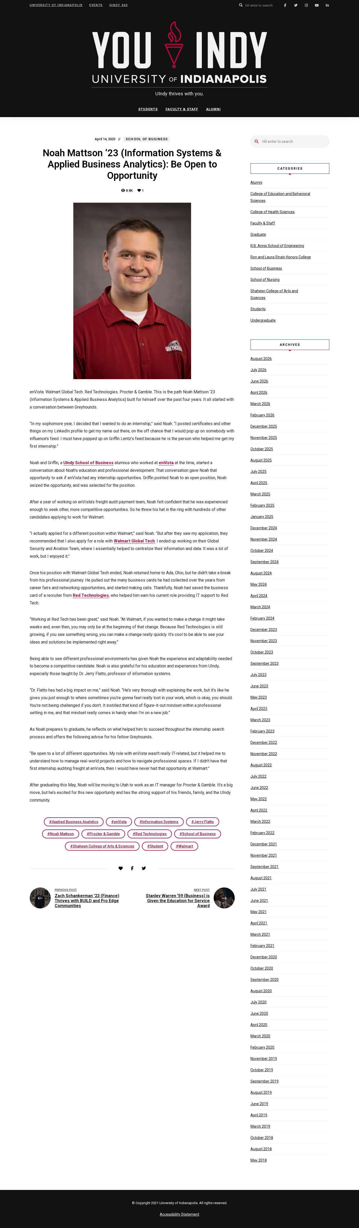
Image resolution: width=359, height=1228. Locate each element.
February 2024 (262, 618)
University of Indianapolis (56, 5)
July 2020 (258, 1002)
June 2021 (259, 900)
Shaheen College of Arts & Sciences (103, 846)
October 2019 (261, 1070)
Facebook (285, 5)
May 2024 (258, 584)
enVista (166, 462)
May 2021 (258, 912)
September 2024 (264, 562)
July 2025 (258, 471)
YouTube (316, 5)
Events (96, 5)
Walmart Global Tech (134, 541)
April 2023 (258, 709)
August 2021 (261, 878)
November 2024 (263, 539)
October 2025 (261, 449)
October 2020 (261, 968)
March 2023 (260, 720)
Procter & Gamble (104, 834)
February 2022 (262, 833)
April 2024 (258, 596)
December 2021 (263, 844)
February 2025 (262, 505)
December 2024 (263, 528)
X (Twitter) (295, 5)
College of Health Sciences (272, 212)
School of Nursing (265, 280)
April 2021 (258, 923)
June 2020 (259, 1013)
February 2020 (262, 1047)
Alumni (213, 109)
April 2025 (258, 483)
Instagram (306, 5)
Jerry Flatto (204, 822)
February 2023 (262, 731)
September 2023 (264, 663)
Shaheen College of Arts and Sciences (274, 294)
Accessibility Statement (179, 1214)
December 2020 (263, 957)
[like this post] (120, 868)
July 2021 (258, 889)
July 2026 (258, 370)
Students (148, 109)
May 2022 (258, 799)
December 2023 (263, 630)
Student (156, 846)
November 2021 (263, 855)
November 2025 (263, 438)
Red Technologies (91, 595)
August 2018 (261, 1149)
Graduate (258, 234)
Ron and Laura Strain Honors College (280, 257)
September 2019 (264, 1081)
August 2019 (261, 1092)
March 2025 (260, 494)
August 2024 (261, 573)
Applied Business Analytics (75, 822)
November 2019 (263, 1059)
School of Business (199, 834)
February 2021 (262, 946)
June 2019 (259, 1104)
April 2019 (258, 1115)
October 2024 (261, 550)
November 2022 (263, 754)
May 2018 (258, 1160)
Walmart (185, 846)
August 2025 (261, 460)
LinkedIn (327, 5)
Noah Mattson (62, 834)
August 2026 (261, 359)
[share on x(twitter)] (144, 868)
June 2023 (259, 686)
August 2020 (261, 991)
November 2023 (263, 641)
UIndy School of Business (88, 462)
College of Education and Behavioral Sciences (280, 197)
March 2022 (260, 821)
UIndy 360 (118, 5)
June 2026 (259, 381)
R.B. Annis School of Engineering (277, 246)
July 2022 (258, 776)
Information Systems (160, 822)
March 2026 (260, 404)
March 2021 (260, 934)
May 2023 (258, 697)
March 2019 (260, 1126)
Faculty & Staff (182, 109)
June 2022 (259, 788)
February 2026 (262, 415)
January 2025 (261, 517)
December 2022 (263, 742)
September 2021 (264, 867)
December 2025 (263, 426)
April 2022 (258, 810)
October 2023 (261, 652)
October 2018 (261, 1138)
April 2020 (258, 1025)
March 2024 (260, 607)
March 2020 (260, 1036)
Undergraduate (263, 320)
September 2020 (264, 980)
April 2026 (258, 392)
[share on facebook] (132, 868)
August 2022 (261, 765)
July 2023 (258, 675)
